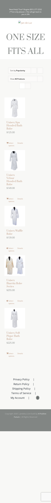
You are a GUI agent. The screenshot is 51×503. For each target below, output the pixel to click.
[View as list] (28, 86)
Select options (11, 144)
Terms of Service (21, 393)
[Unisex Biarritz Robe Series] (14, 265)
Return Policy (21, 384)
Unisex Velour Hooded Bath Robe (14, 179)
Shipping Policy (21, 388)
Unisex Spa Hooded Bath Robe (14, 125)
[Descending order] (40, 70)
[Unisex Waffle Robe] (14, 216)
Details (20, 143)
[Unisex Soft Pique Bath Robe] (14, 318)
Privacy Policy (21, 379)
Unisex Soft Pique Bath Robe (13, 336)
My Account (18, 397)
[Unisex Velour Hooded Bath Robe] (14, 160)
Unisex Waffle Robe (15, 232)
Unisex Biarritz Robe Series (14, 283)
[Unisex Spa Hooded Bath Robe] (14, 107)
